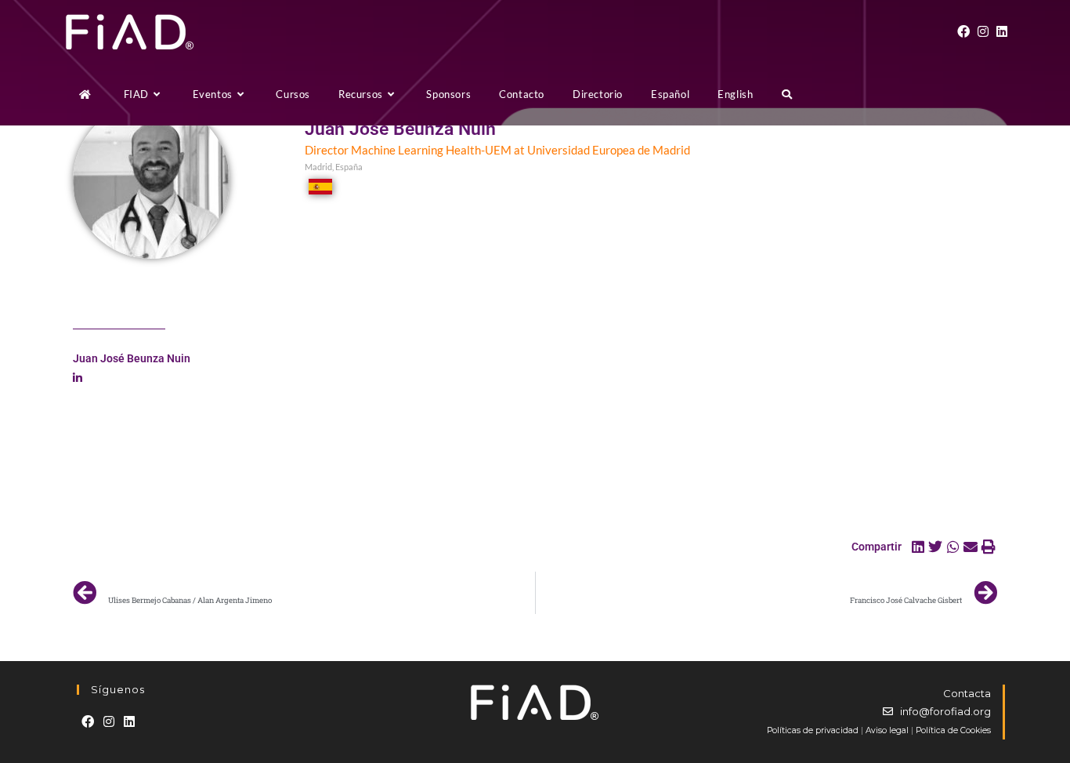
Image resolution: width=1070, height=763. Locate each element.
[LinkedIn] (129, 721)
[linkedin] (77, 378)
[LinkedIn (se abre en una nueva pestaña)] (1001, 31)
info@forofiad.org (945, 711)
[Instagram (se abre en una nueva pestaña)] (983, 31)
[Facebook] (87, 721)
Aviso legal (887, 730)
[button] (918, 547)
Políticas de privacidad (813, 730)
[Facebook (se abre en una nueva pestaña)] (963, 31)
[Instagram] (108, 721)
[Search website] (787, 94)
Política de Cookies (953, 730)
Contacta (967, 693)
